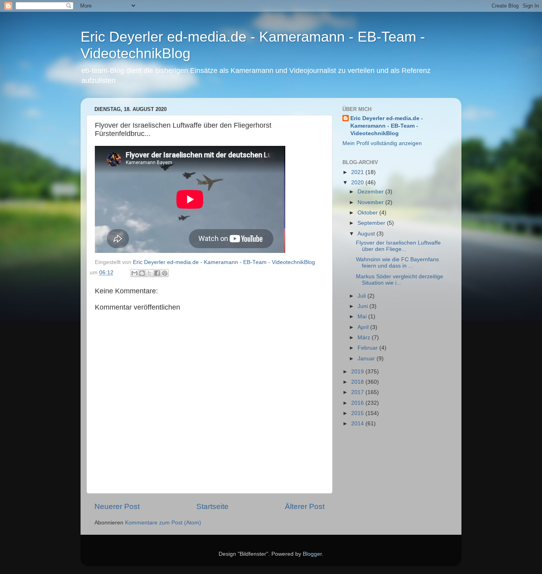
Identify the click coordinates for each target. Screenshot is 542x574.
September (372, 223)
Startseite (212, 506)
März (364, 338)
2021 (358, 172)
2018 (358, 382)
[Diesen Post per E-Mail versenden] (134, 273)
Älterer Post (305, 506)
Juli (362, 296)
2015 (358, 413)
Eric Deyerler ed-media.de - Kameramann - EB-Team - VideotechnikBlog (386, 125)
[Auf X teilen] (150, 273)
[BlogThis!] (142, 273)
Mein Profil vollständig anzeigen (382, 143)
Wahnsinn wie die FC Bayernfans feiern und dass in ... (397, 262)
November (371, 202)
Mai (362, 317)
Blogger (312, 554)
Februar (368, 348)
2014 (358, 424)
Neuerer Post (117, 506)
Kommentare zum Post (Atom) (163, 523)
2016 (358, 403)
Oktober (368, 213)
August (367, 234)
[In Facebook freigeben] (157, 273)
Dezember (371, 192)
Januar (367, 359)
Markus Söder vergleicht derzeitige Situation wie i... (399, 280)
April (363, 327)
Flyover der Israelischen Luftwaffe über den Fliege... (398, 246)
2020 (358, 183)
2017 (358, 392)
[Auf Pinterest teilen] (165, 273)
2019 (358, 372)
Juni (363, 306)
